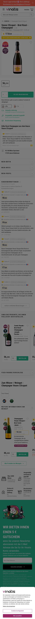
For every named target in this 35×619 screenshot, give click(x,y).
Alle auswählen (17, 616)
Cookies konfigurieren (17, 611)
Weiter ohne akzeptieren (9, 606)
